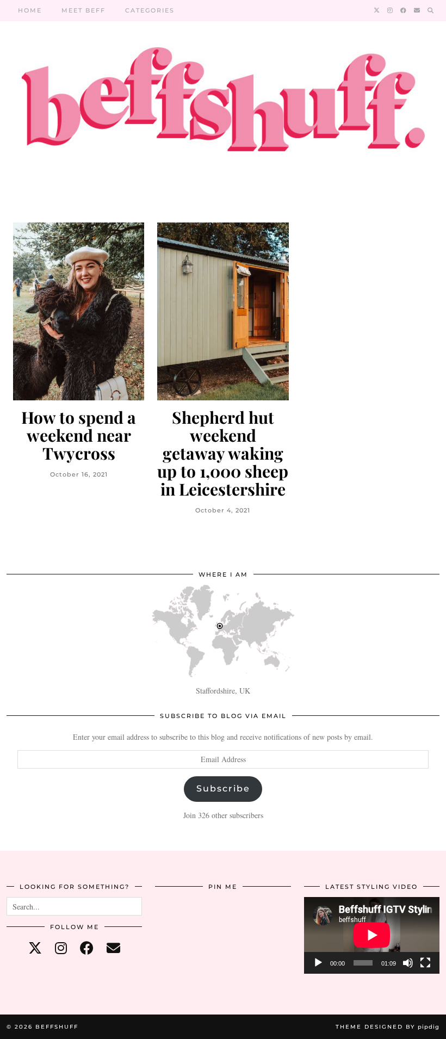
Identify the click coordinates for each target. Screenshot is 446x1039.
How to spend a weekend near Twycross (78, 435)
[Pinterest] (177, 919)
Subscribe (223, 788)
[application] (371, 935)
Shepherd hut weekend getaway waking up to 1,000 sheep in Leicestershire (222, 453)
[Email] (417, 10)
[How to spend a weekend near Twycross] (78, 311)
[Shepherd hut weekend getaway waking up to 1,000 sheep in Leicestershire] (222, 311)
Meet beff (83, 10)
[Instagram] (390, 10)
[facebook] (87, 948)
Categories (150, 10)
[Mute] (407, 962)
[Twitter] (377, 10)
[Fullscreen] (425, 962)
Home (30, 10)
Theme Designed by (387, 1026)
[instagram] (61, 948)
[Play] (318, 962)
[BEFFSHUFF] (223, 106)
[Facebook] (403, 10)
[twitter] (35, 948)
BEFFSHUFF (56, 1026)
